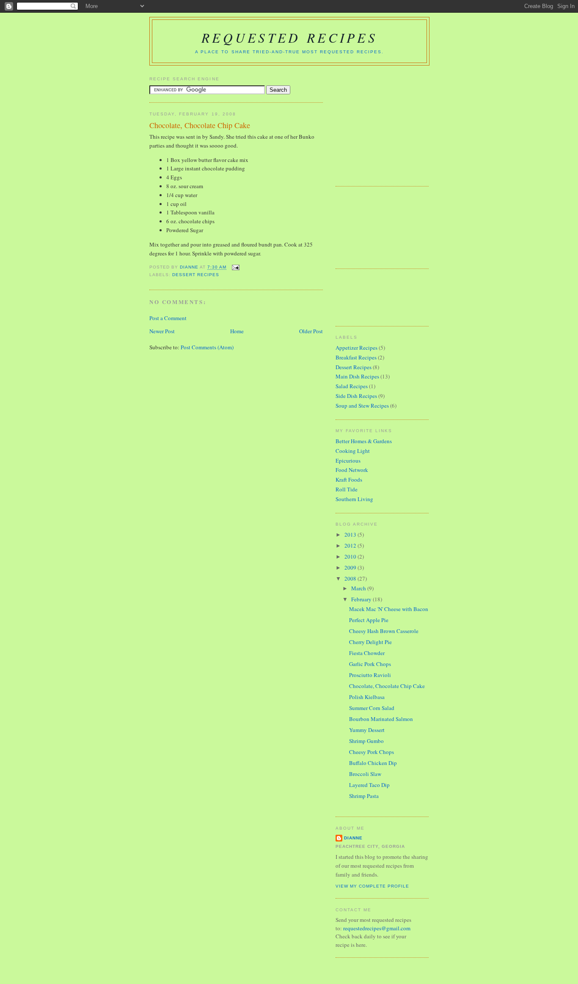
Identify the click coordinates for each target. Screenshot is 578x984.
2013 (351, 534)
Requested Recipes (289, 37)
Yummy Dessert (367, 730)
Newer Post (162, 331)
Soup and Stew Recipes (362, 405)
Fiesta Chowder (367, 653)
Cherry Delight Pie (370, 642)
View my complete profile (372, 886)
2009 (351, 567)
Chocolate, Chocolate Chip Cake (387, 686)
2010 (351, 556)
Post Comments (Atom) (207, 347)
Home (237, 331)
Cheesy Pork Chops (371, 752)
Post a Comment (168, 318)
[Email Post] (235, 267)
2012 (351, 545)
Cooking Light (353, 451)
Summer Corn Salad (371, 708)
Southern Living (354, 499)
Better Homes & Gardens (364, 441)
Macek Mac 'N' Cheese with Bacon (388, 609)
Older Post (311, 331)
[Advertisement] (388, 122)
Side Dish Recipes (356, 396)
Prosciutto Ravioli (370, 675)
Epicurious (348, 460)
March (359, 588)
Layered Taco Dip (369, 785)
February (362, 599)
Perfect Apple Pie (368, 620)
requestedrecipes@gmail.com (376, 928)
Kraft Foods (349, 479)
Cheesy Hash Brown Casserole (383, 631)
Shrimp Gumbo (366, 741)
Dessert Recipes (195, 274)
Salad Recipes (352, 386)
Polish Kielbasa (367, 697)
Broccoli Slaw (365, 774)
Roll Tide (347, 489)
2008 (351, 578)
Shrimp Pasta (364, 796)
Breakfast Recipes (356, 357)
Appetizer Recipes (356, 347)
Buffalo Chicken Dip (373, 763)
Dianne (353, 838)
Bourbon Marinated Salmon (381, 719)
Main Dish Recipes (357, 376)
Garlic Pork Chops (370, 664)
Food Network (352, 470)
